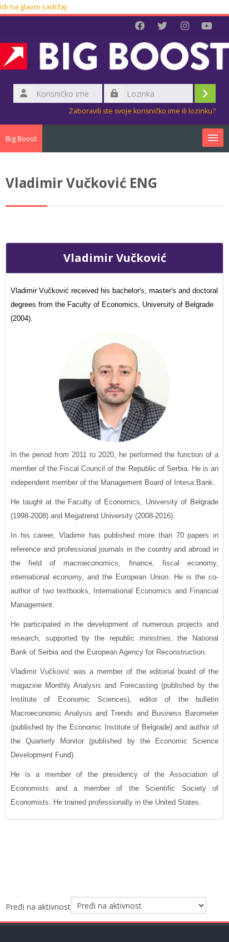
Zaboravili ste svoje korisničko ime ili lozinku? (142, 111)
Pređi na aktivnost (38, 906)
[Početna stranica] (114, 58)
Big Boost (21, 138)
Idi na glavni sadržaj (33, 7)
